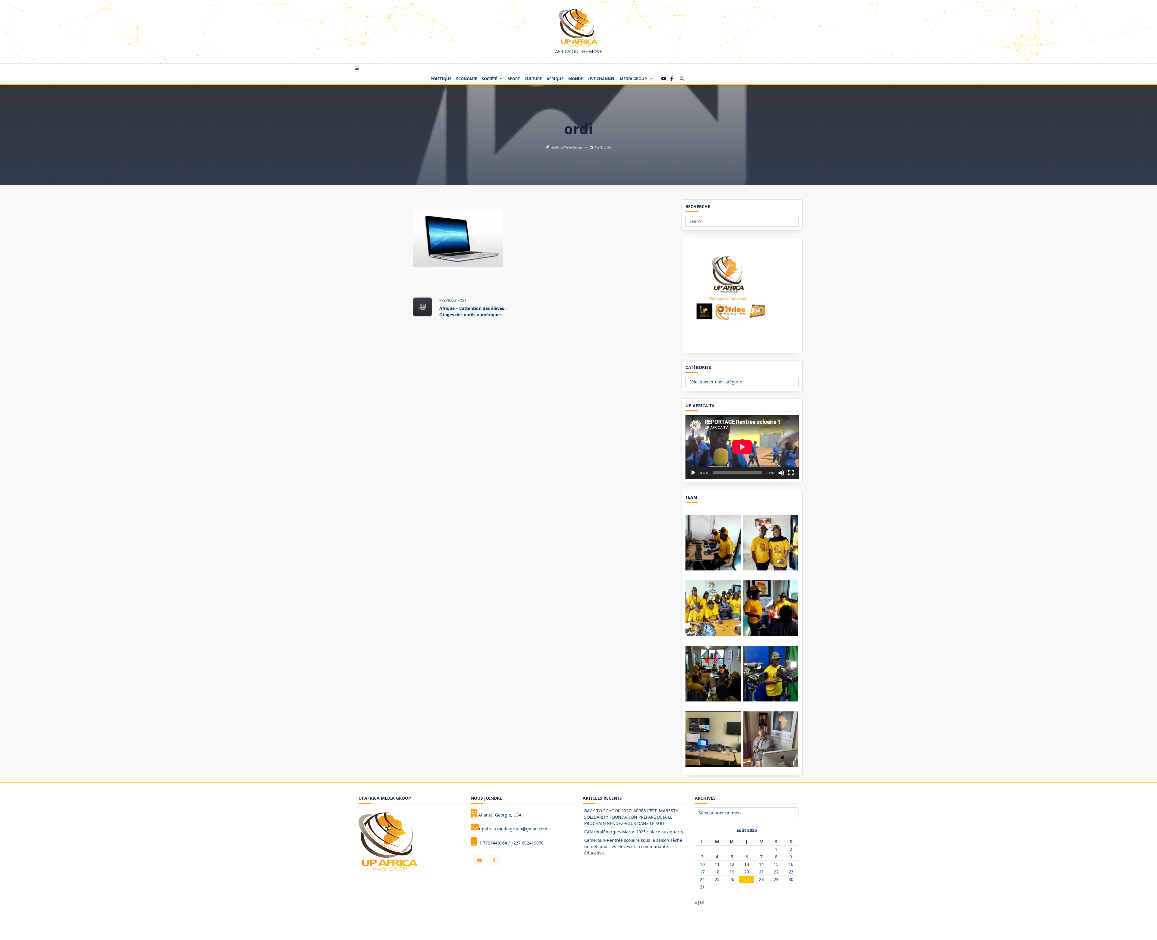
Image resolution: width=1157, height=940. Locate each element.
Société (489, 78)
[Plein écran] (791, 473)
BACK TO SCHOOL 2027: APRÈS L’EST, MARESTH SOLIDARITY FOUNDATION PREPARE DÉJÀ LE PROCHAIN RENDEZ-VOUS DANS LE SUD (631, 817)
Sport (514, 78)
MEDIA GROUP (633, 78)
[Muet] (781, 473)
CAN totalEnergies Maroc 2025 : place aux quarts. (634, 832)
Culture (533, 78)
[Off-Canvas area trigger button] (357, 68)
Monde (575, 78)
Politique (441, 78)
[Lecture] (693, 473)
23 (791, 872)
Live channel (601, 78)
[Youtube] (663, 78)
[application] (742, 447)
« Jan (699, 902)
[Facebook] (671, 78)
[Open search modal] (682, 78)
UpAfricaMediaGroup (566, 147)
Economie (466, 78)
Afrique (555, 78)
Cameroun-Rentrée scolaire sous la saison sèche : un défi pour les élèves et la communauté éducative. (634, 846)
